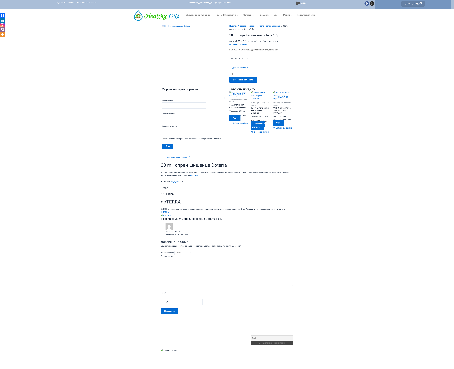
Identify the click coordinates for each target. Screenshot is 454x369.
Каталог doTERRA (216, 339)
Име (163, 293)
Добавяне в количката (243, 80)
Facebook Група (215, 345)
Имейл (164, 302)
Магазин (247, 15)
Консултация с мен (306, 15)
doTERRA (194, 175)
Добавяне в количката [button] (258, 125)
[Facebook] (2, 15)
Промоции (264, 15)
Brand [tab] (177, 157)
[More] (2, 34)
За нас (211, 328)
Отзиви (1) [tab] (185, 157)
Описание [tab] (170, 157)
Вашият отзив (168, 256)
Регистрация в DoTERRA (218, 323)
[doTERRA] (166, 215)
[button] (238, 67)
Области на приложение (198, 15)
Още (235, 118)
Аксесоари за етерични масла (251, 26)
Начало (232, 26)
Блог (276, 15)
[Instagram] (2, 25)
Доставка (212, 350)
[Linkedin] (2, 20)
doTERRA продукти (226, 15)
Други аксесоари (273, 26)
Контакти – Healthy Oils (218, 361)
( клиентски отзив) (238, 44)
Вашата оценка (167, 253)
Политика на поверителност (220, 355)
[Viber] (2, 29)
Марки (286, 15)
